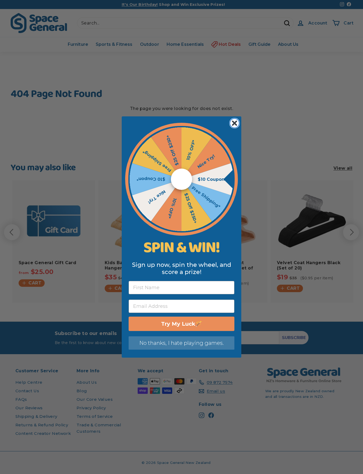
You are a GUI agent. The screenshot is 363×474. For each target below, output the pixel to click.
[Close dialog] (234, 123)
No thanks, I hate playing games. (181, 343)
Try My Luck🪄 (181, 324)
